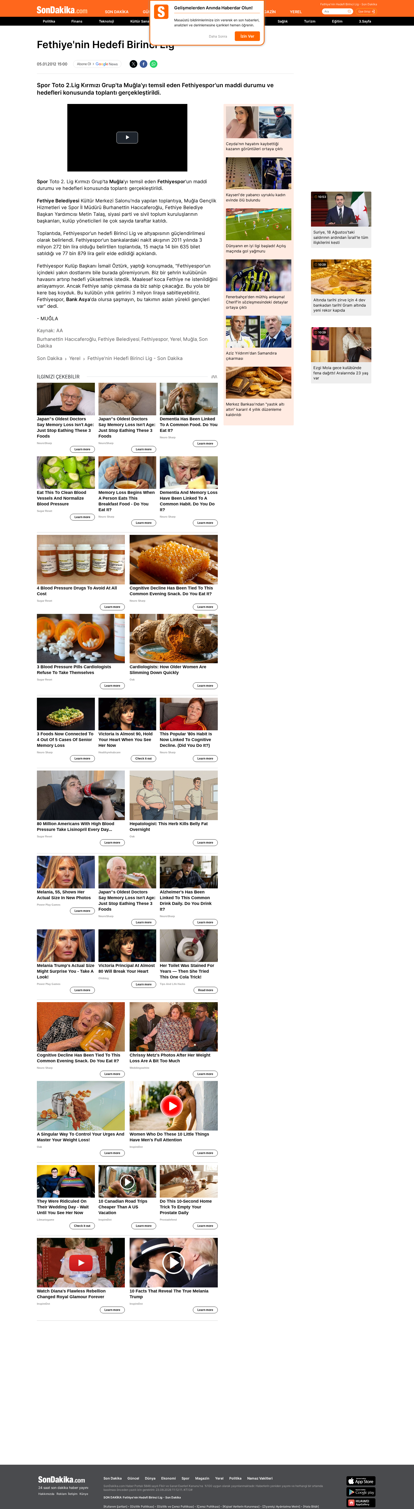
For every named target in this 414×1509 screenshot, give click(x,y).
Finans (76, 21)
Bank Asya (78, 299)
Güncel (133, 1478)
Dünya (150, 1478)
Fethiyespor (171, 181)
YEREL (296, 11)
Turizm (310, 21)
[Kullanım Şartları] (115, 1506)
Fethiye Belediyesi (58, 201)
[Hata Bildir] (311, 1506)
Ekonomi (168, 1478)
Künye (84, 1494)
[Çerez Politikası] (208, 1506)
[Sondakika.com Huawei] (361, 1502)
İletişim (72, 1494)
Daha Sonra (218, 36)
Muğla (116, 181)
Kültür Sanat (140, 21)
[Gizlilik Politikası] (142, 1506)
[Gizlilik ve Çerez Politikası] (175, 1506)
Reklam (62, 1494)
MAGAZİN (267, 11)
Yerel (219, 1478)
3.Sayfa (365, 21)
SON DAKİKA (117, 11)
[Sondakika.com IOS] (361, 1480)
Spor (42, 181)
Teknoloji (106, 21)
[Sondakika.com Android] (361, 1491)
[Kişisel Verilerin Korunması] (241, 1506)
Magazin (202, 1478)
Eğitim (337, 21)
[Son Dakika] (62, 10)
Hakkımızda (46, 1494)
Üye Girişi (364, 11)
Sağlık (283, 21)
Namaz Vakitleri (260, 1478)
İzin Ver (247, 36)
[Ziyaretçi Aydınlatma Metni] (281, 1506)
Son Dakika (113, 1478)
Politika (49, 21)
